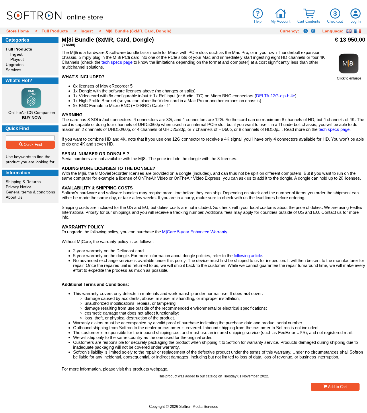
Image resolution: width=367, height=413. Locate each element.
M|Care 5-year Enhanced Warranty (194, 231)
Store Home (17, 31)
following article (248, 255)
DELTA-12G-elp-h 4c (275, 95)
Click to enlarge (349, 78)
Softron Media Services (198, 406)
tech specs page (116, 62)
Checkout (335, 21)
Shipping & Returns (23, 181)
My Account (280, 21)
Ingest (87, 31)
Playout (17, 59)
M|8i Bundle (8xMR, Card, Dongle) (138, 31)
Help (258, 21)
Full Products (55, 31)
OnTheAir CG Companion (31, 112)
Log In (355, 21)
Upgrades (15, 64)
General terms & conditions (30, 192)
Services (13, 69)
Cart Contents (308, 21)
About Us (14, 197)
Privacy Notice (19, 187)
